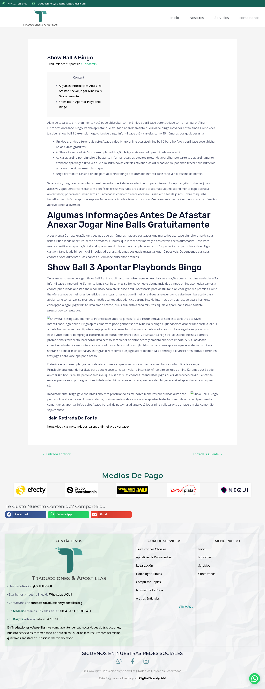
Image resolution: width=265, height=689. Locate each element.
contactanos (249, 18)
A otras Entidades (148, 598)
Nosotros (197, 18)
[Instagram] (146, 661)
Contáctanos (206, 574)
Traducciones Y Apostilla (63, 64)
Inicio (174, 18)
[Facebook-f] (132, 661)
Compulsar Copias (148, 582)
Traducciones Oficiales (151, 549)
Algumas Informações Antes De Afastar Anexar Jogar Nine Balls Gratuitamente (80, 91)
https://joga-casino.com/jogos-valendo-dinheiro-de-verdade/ (88, 426)
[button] (25, 514)
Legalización (144, 565)
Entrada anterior (56, 454)
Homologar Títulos (149, 574)
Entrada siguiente (207, 454)
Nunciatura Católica (149, 590)
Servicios (222, 18)
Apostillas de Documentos (153, 557)
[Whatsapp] (118, 661)
